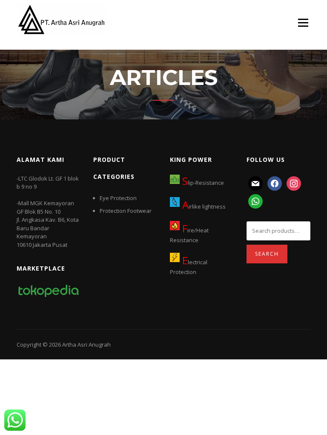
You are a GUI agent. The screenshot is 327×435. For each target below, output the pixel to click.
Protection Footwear (126, 211)
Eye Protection (118, 198)
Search (267, 253)
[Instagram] (294, 182)
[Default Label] (255, 182)
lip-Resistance (203, 182)
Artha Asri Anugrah (86, 344)
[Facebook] (274, 182)
